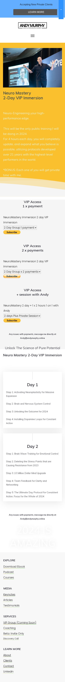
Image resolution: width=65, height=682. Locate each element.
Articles (8, 600)
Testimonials (11, 605)
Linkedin (8, 671)
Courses (8, 577)
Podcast (8, 572)
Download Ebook (14, 566)
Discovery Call (11, 638)
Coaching (9, 628)
